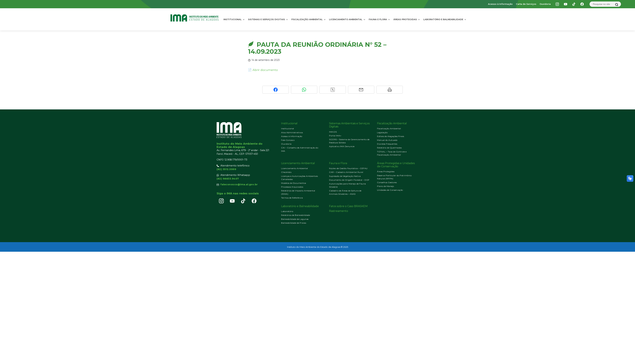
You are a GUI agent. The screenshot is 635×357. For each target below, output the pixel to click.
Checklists (286, 172)
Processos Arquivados (292, 187)
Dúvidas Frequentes (387, 144)
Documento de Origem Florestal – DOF (349, 180)
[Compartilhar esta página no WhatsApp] (304, 89)
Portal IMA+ (335, 135)
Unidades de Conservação (390, 190)
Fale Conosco (288, 140)
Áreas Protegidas (405, 19)
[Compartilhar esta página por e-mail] (361, 89)
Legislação (382, 132)
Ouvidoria (545, 4)
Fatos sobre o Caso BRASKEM (348, 206)
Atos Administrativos (292, 132)
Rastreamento (338, 211)
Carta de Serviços (526, 4)
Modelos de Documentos (293, 183)
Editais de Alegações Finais (390, 136)
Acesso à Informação (500, 4)
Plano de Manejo (385, 186)
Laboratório (287, 211)
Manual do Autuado (387, 140)
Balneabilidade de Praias (293, 223)
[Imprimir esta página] (389, 89)
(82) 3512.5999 (226, 169)
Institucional (232, 19)
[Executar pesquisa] (616, 4)
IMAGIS (333, 132)
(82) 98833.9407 (228, 178)
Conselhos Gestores (387, 182)
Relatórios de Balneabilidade (295, 215)
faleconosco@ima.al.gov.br (239, 184)
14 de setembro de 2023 (266, 60)
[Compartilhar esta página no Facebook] (275, 89)
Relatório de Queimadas (389, 147)
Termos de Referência (292, 198)
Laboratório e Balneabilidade (443, 19)
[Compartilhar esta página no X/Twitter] (332, 89)
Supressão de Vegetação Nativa (345, 176)
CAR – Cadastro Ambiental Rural (346, 172)
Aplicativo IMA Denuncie (342, 146)
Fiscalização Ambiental (307, 19)
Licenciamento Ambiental (345, 19)
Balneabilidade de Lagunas (295, 219)
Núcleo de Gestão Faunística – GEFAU (348, 168)
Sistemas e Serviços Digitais (266, 19)
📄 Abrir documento (263, 70)
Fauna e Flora (378, 19)
